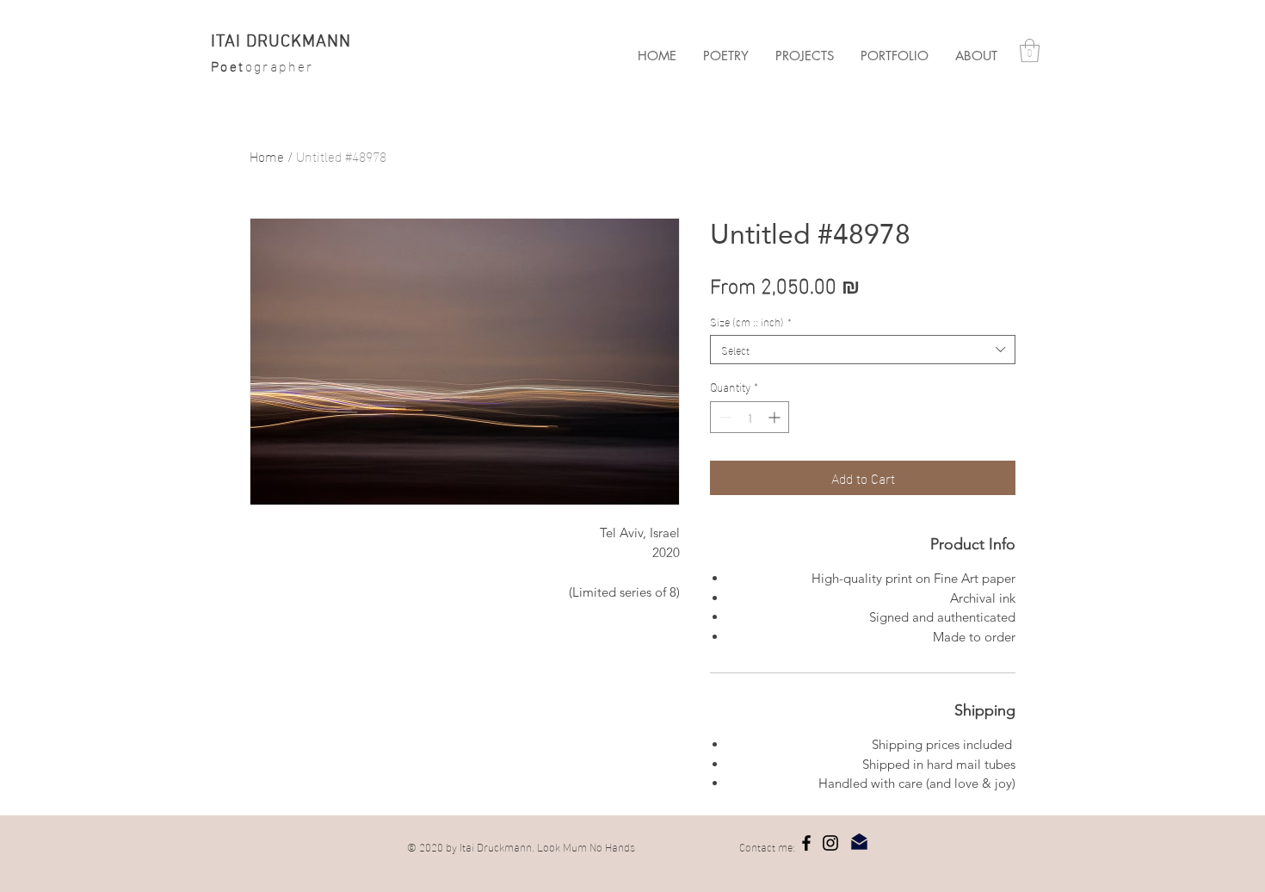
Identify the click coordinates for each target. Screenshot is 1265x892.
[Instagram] (830, 843)
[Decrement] (723, 417)
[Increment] (776, 417)
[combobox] (862, 349)
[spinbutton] (749, 417)
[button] (804, 55)
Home (267, 155)
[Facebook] (806, 843)
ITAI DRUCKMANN (281, 42)
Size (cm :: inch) (751, 321)
